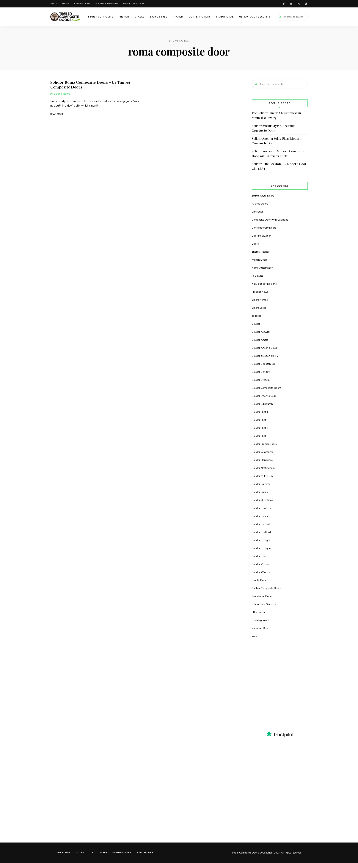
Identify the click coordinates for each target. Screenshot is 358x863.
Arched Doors (260, 203)
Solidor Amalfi (260, 340)
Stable (139, 16)
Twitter (291, 3)
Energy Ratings (261, 252)
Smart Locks (259, 308)
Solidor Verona (260, 564)
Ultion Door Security (254, 16)
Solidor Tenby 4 (261, 548)
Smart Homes (260, 300)
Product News (60, 94)
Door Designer (134, 3)
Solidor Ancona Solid (264, 348)
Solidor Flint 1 (260, 412)
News (66, 3)
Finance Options (107, 3)
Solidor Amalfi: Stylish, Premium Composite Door (273, 128)
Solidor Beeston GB (263, 364)
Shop (54, 3)
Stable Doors (259, 580)
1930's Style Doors (263, 195)
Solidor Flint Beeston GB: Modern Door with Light (279, 166)
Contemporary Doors (264, 227)
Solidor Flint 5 (260, 436)
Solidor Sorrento (261, 524)
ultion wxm (258, 612)
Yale (254, 636)
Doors (255, 244)
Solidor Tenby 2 (261, 540)
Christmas (257, 211)
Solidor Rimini (260, 516)
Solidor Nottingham (263, 468)
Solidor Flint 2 (260, 420)
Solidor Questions (262, 500)
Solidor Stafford (261, 532)
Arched (178, 16)
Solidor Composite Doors (266, 388)
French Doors (260, 260)
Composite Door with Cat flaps (270, 219)
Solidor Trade (260, 556)
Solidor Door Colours (264, 396)
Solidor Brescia (261, 380)
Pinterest (306, 3)
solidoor (256, 316)
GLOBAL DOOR (84, 852)
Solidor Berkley (261, 372)
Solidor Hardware (262, 460)
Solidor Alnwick (261, 332)
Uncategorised (260, 620)
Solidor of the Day (262, 476)
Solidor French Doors (264, 444)
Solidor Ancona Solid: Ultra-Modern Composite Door (277, 141)
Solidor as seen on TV (265, 356)
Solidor (256, 324)
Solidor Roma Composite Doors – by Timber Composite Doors (90, 84)
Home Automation (262, 268)
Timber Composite (100, 16)
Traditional (225, 16)
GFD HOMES (63, 852)
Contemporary (199, 16)
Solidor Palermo (261, 484)
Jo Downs (257, 276)
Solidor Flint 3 (260, 428)
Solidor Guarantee (263, 452)
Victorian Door (260, 628)
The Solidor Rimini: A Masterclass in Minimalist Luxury (276, 115)
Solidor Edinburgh (262, 404)
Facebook (284, 3)
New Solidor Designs (264, 284)
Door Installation (261, 235)
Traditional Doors (262, 596)
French (124, 16)
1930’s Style (158, 16)
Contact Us (82, 3)
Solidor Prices (260, 492)
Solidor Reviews (261, 508)
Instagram (298, 3)
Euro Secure (144, 852)
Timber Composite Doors (266, 588)
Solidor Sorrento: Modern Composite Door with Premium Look (278, 153)
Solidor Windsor (261, 572)
